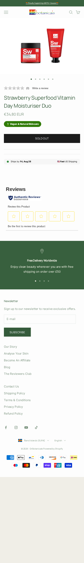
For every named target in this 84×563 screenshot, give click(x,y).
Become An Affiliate (17, 360)
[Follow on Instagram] (16, 427)
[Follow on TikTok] (36, 427)
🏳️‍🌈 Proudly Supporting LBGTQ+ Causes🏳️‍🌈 (42, 3)
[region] (42, 261)
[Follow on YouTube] (26, 427)
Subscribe (17, 332)
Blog (7, 367)
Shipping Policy (14, 393)
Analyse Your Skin (16, 353)
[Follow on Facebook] (6, 427)
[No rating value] (15, 88)
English (58, 440)
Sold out (42, 138)
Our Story (10, 346)
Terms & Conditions (17, 400)
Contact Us (11, 386)
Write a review (40, 88)
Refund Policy (13, 413)
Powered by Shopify (53, 448)
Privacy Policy (13, 407)
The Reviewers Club (17, 374)
